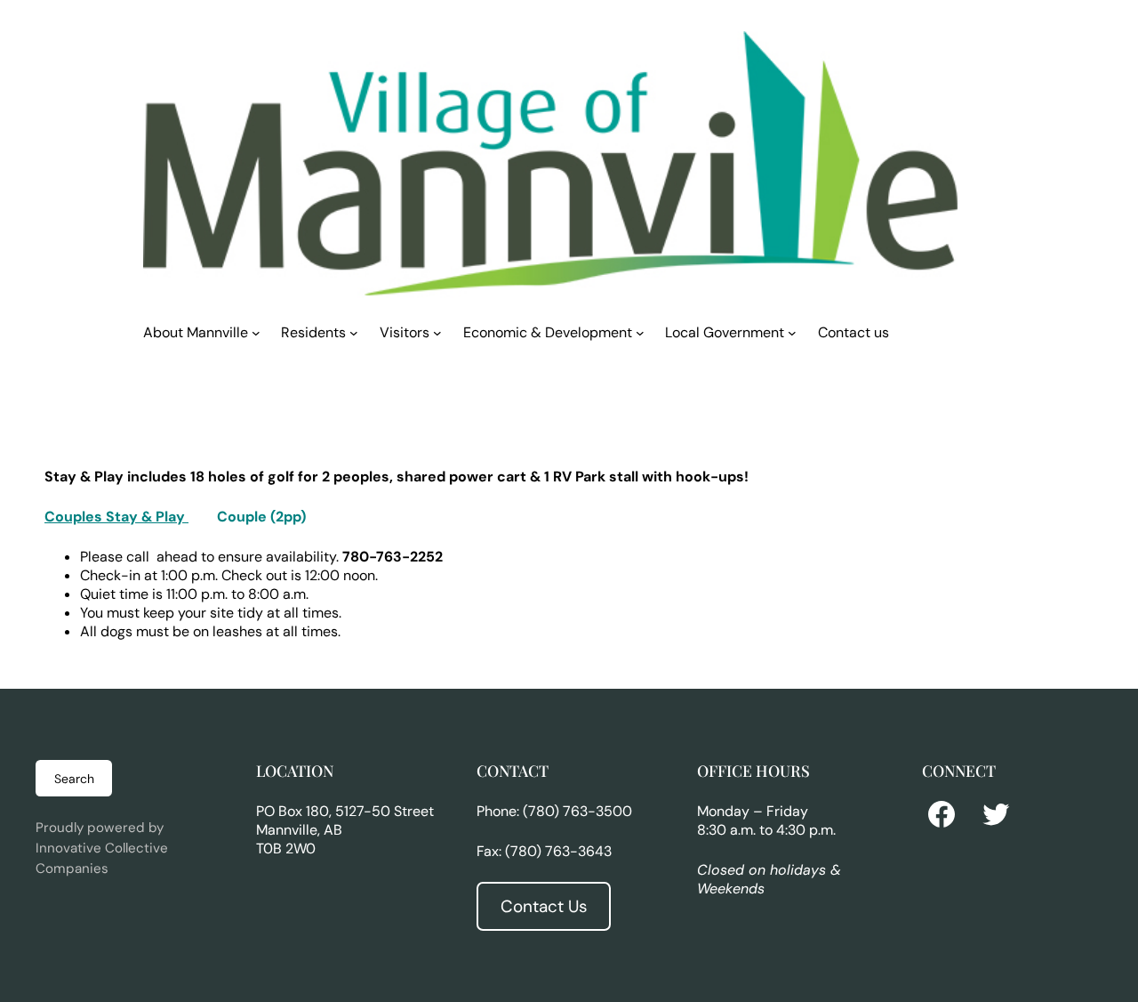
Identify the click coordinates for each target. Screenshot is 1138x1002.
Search (74, 779)
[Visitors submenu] (437, 331)
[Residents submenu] (353, 331)
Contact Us (544, 906)
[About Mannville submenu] (256, 331)
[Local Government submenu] (792, 331)
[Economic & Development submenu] (640, 331)
